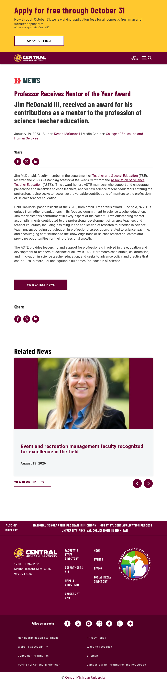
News (97, 550)
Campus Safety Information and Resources (116, 664)
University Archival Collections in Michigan (95, 530)
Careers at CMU (72, 596)
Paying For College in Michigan (39, 664)
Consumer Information (33, 655)
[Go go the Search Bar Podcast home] (130, 623)
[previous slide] (137, 483)
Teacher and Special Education (115, 176)
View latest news (41, 284)
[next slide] (148, 483)
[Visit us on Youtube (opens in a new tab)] (88, 623)
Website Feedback (99, 646)
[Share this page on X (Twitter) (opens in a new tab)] (27, 318)
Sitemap (92, 655)
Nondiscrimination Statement (38, 637)
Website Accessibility (33, 646)
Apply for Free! (39, 40)
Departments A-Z (74, 569)
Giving (98, 568)
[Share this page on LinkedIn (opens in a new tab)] (36, 318)
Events (98, 559)
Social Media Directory (102, 579)
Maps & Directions (72, 582)
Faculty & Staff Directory (72, 554)
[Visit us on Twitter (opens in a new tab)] (78, 623)
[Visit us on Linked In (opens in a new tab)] (119, 623)
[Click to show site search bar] (147, 58)
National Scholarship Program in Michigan (64, 525)
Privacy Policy (96, 637)
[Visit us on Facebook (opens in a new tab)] (67, 623)
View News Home (26, 482)
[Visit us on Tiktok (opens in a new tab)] (109, 623)
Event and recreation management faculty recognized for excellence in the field (82, 449)
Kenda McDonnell (67, 134)
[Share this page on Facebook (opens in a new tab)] (18, 318)
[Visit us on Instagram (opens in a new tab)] (99, 623)
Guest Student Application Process (126, 525)
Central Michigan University (85, 677)
